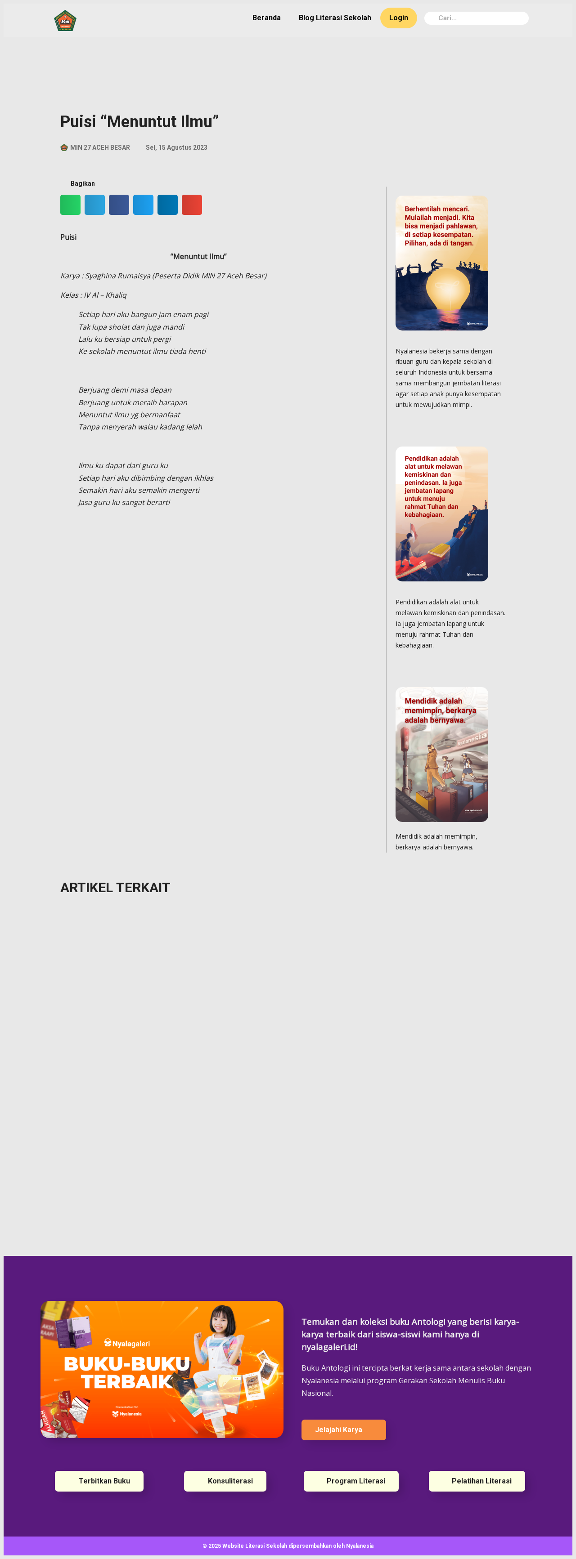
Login (398, 17)
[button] (70, 205)
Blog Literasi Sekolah (335, 17)
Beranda (266, 17)
